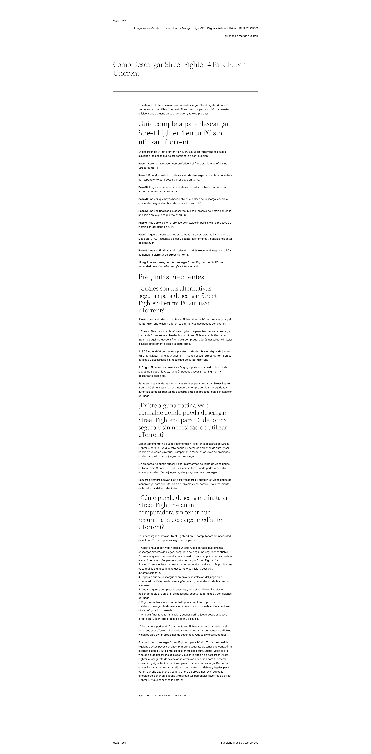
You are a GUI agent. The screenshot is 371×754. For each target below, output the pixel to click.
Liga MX (199, 28)
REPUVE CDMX (248, 28)
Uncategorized (183, 695)
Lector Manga (181, 28)
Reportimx (119, 20)
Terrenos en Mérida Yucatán (240, 35)
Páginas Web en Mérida (221, 28)
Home (166, 28)
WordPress (251, 742)
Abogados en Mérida (146, 28)
